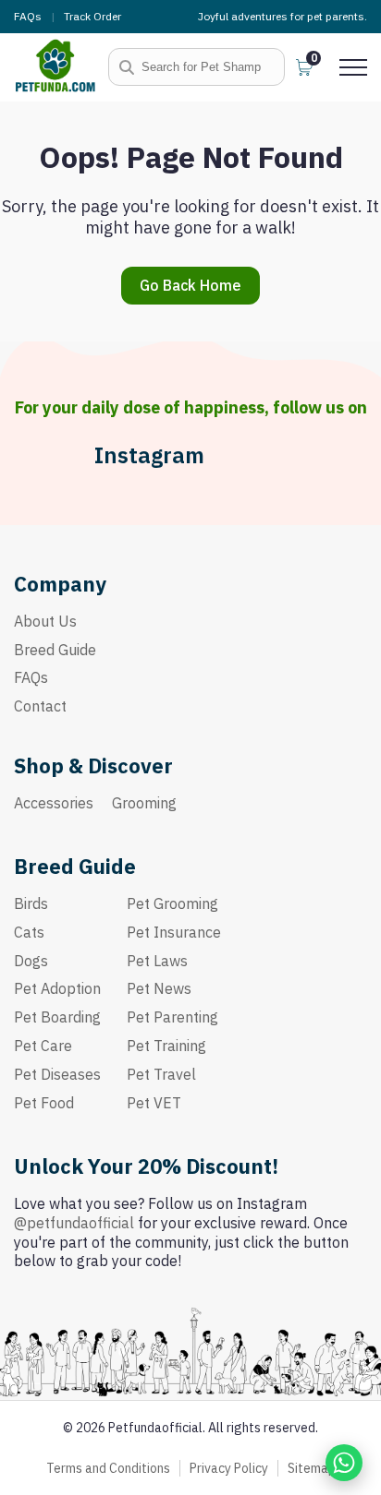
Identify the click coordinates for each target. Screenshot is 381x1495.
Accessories (53, 803)
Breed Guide (55, 649)
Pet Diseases (57, 1074)
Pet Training (166, 1045)
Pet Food (44, 1103)
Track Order (92, 16)
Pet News (159, 988)
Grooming (144, 803)
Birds (31, 903)
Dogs (31, 960)
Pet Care (43, 1045)
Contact (40, 706)
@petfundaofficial (74, 1223)
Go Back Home (190, 285)
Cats (29, 932)
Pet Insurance (174, 932)
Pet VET (154, 1103)
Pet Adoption (57, 988)
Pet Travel (161, 1074)
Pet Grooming (172, 903)
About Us (45, 621)
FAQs (28, 16)
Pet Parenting (172, 1017)
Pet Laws (157, 960)
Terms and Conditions (108, 1468)
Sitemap (312, 1468)
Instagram (149, 455)
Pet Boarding (57, 1017)
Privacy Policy (229, 1468)
